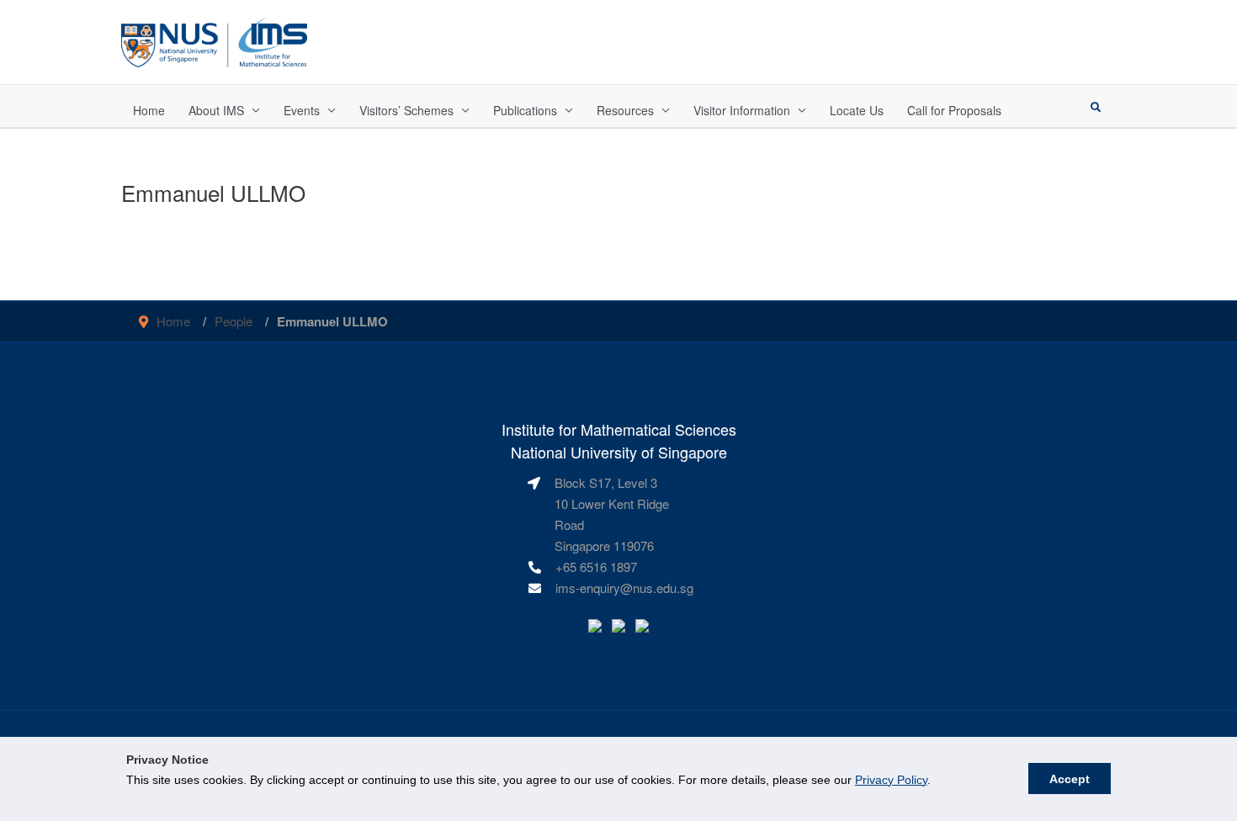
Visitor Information (741, 110)
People (233, 321)
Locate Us (857, 110)
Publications (525, 110)
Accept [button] (1069, 779)
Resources (625, 110)
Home (149, 110)
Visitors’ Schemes (406, 110)
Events (302, 110)
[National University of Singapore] (214, 40)
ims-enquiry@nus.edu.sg (624, 587)
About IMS (216, 110)
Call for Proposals (954, 110)
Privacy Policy (891, 780)
